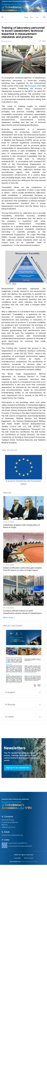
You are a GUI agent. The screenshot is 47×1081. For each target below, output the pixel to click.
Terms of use (28, 858)
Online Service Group (29, 861)
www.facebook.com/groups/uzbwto (20, 846)
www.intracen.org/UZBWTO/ (17, 843)
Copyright (17, 858)
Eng (26, 17)
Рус (31, 17)
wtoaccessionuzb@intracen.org (12, 835)
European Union (35, 86)
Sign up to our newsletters (17, 768)
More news (8, 617)
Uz (37, 17)
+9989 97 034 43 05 (8, 827)
